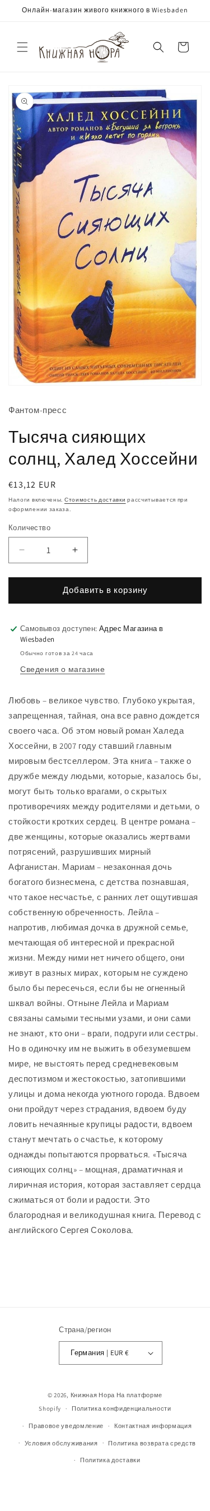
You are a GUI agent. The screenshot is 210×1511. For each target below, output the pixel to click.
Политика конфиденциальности (121, 1408)
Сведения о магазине (62, 669)
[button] (22, 47)
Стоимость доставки (95, 499)
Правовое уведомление (66, 1426)
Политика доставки (110, 1460)
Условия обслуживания (61, 1443)
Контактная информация (153, 1426)
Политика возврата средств (152, 1443)
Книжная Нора (93, 1395)
